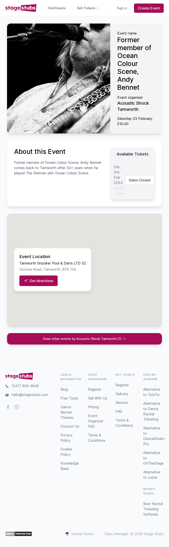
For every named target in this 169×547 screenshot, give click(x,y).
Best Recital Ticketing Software (153, 508)
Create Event (149, 8)
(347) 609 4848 (25, 386)
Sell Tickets (86, 8)
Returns (122, 402)
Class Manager (116, 534)
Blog (64, 389)
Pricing (93, 407)
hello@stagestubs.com (30, 394)
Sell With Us (97, 398)
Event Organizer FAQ (95, 421)
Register (94, 389)
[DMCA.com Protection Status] (18, 533)
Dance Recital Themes (67, 412)
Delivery (122, 394)
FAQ (119, 411)
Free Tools (69, 398)
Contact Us (70, 426)
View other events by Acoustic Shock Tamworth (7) (82, 339)
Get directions (41, 281)
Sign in (122, 8)
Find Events (57, 8)
